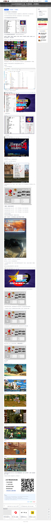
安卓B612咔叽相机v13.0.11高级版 (7, 517)
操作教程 (40, 11)
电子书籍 (35, 1)
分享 (28, 501)
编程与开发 (13, 1)
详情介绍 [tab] (7, 9)
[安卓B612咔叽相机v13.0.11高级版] (7, 512)
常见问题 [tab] (11, 9)
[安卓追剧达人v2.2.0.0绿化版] (32, 512)
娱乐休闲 (28, 5)
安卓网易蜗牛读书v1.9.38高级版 (24, 517)
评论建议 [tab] (16, 9)
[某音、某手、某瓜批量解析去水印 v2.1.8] (16, 512)
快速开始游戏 (41, 12)
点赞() (34, 501)
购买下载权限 (43, 24)
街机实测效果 (41, 15)
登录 (46, 1)
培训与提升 (19, 1)
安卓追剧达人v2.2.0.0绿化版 (32, 517)
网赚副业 (40, 1)
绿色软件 (30, 1)
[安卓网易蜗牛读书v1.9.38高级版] (24, 512)
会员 (40, 21)
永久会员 (45, 21)
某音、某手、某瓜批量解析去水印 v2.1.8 (15, 517)
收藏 (31, 501)
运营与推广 (25, 1)
